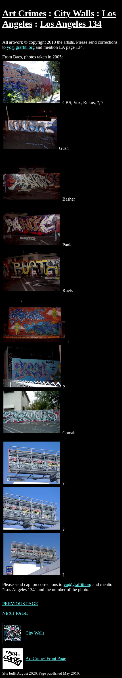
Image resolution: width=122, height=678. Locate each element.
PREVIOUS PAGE (20, 603)
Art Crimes (24, 13)
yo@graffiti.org (21, 47)
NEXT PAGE (15, 613)
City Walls (74, 13)
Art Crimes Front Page (46, 658)
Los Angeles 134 (71, 24)
